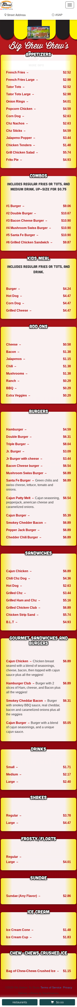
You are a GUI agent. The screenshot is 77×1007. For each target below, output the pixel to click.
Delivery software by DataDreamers (38, 993)
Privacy (67, 987)
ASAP (58, 14)
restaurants (19, 1002)
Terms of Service (50, 987)
